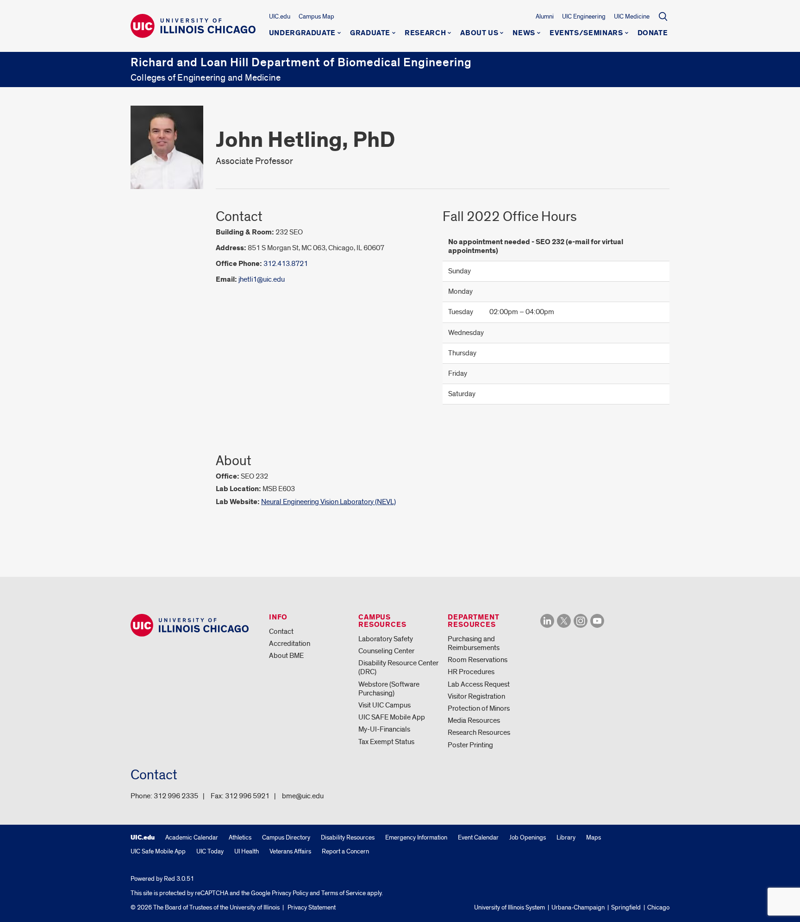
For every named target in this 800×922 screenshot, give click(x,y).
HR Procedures (471, 671)
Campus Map (316, 16)
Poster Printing (470, 745)
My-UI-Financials (384, 729)
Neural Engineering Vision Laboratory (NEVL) (328, 501)
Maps (593, 837)
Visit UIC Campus (384, 705)
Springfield (626, 907)
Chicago (658, 907)
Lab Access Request (479, 684)
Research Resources (479, 732)
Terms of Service (343, 893)
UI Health (246, 851)
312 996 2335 (176, 796)
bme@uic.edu (303, 796)
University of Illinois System (509, 907)
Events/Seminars (586, 33)
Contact (281, 631)
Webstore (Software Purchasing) (388, 689)
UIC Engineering (584, 16)
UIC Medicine (632, 16)
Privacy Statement (312, 907)
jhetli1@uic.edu (261, 279)
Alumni (545, 16)
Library (565, 837)
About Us (479, 33)
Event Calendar (478, 837)
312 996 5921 (247, 796)
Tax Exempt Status (386, 741)
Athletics (240, 837)
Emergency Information (416, 837)
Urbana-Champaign (578, 907)
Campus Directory (286, 837)
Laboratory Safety (385, 639)
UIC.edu (279, 16)
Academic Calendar (191, 837)
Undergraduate (302, 33)
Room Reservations (477, 659)
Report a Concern (345, 851)
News (523, 33)
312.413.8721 (285, 263)
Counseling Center (386, 651)
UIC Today (210, 851)
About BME (286, 655)
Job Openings (527, 837)
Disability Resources (348, 837)
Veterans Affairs (290, 851)
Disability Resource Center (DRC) (398, 667)
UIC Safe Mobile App (158, 851)
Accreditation (289, 643)
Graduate (370, 33)
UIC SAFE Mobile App (391, 717)
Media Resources (474, 720)
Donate (653, 33)
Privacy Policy (290, 893)
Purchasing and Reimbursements (474, 643)
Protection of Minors (479, 708)
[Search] (662, 16)
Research (425, 33)
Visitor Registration (476, 696)
